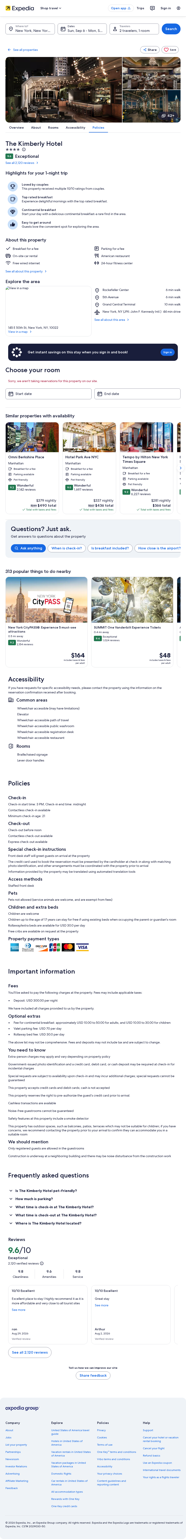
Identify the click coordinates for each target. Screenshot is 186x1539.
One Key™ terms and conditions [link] (116, 1452)
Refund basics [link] (151, 1455)
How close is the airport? (159, 548)
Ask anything (31, 548)
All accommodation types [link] (67, 1492)
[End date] (137, 393)
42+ (170, 115)
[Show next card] (180, 468)
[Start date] (48, 393)
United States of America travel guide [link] (70, 1432)
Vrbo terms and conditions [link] (113, 1459)
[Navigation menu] (178, 8)
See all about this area (109, 320)
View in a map (18, 332)
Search (171, 29)
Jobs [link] (8, 1437)
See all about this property (24, 271)
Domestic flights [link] (61, 1473)
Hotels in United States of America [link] (67, 1443)
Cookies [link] (102, 1437)
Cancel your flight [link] (153, 1448)
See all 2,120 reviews (19, 163)
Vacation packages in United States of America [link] (68, 1464)
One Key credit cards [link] (64, 1506)
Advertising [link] (12, 1473)
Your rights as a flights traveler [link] (161, 1477)
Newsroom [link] (12, 1459)
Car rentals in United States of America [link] (69, 1482)
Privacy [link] (101, 1430)
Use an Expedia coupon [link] (157, 1463)
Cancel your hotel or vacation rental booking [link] (161, 1439)
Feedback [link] (11, 1488)
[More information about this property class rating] (23, 149)
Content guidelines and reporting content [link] (111, 1482)
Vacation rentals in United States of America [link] (71, 1453)
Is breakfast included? (110, 548)
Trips (140, 8)
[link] (170, 49)
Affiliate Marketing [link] (16, 1481)
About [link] (9, 1430)
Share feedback (93, 1375)
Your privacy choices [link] (109, 1473)
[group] (96, 548)
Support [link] (148, 1430)
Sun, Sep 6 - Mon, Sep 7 (87, 30)
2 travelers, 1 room (135, 30)
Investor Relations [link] (16, 1466)
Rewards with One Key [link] (65, 1499)
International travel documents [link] (162, 1470)
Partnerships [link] (13, 1452)
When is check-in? (66, 548)
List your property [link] (16, 1445)
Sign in (166, 8)
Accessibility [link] (104, 1466)
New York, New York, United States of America (35, 30)
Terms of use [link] (105, 1445)
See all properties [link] (25, 50)
